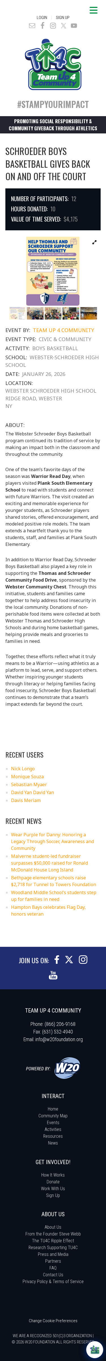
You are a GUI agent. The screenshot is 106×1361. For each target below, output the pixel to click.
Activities (53, 1129)
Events (53, 1122)
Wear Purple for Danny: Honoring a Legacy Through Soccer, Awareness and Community (52, 841)
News (53, 1143)
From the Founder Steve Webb (53, 1234)
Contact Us (53, 1274)
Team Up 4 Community (63, 330)
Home (53, 1109)
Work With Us (53, 1188)
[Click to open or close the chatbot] (94, 1349)
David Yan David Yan (32, 792)
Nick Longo (23, 768)
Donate (53, 1182)
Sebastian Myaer (29, 784)
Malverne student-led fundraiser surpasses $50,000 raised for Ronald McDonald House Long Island (49, 863)
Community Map (53, 1115)
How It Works (53, 1175)
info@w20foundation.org (59, 1039)
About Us (53, 1227)
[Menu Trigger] (93, 10)
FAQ (53, 1268)
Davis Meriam (26, 800)
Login (42, 17)
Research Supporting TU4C (53, 1247)
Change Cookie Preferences (53, 1320)
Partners (53, 1261)
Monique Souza (27, 776)
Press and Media (53, 1254)
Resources (53, 1136)
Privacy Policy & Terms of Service (53, 1281)
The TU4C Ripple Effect (53, 1240)
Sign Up (63, 17)
